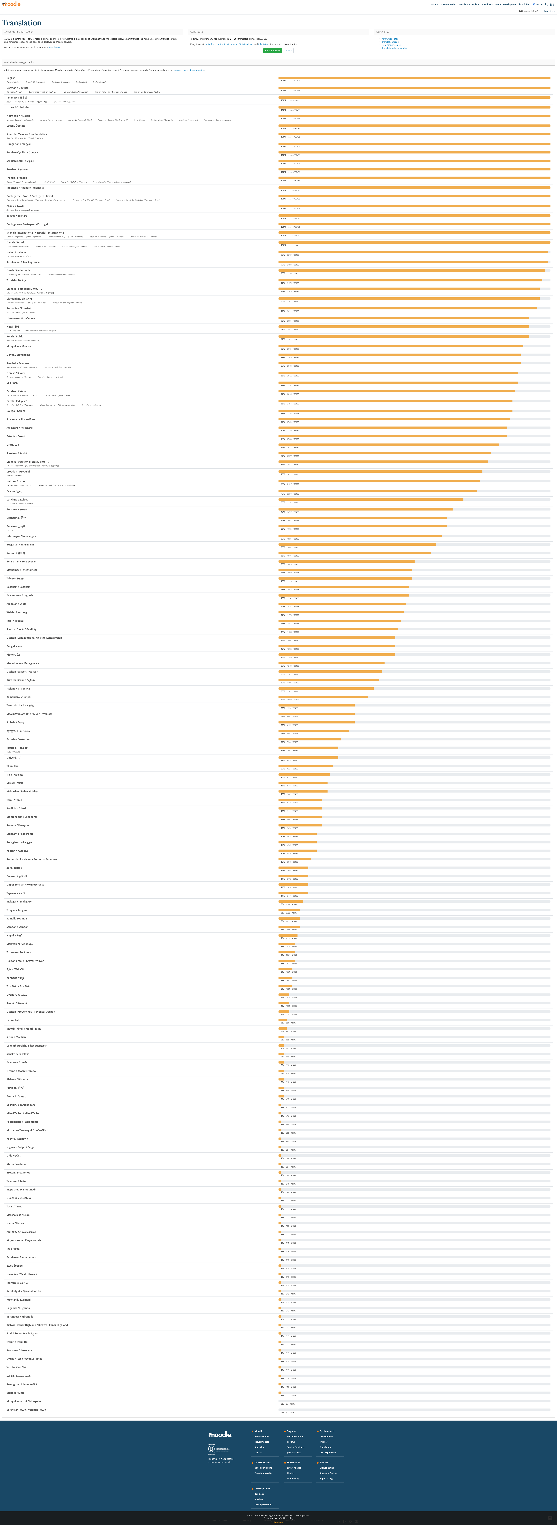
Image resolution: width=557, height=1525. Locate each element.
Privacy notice (271, 1518)
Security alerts (262, 1441)
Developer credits (263, 1467)
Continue (278, 1522)
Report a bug (326, 1478)
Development (326, 1436)
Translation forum (390, 41)
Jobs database (294, 1452)
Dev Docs (259, 1494)
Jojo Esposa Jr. (231, 44)
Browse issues (327, 1467)
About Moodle (262, 1436)
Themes (324, 1441)
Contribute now (272, 50)
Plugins (290, 1473)
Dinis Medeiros (246, 44)
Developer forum (263, 1504)
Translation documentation (395, 48)
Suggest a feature (328, 1473)
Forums (291, 1441)
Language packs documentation (188, 70)
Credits (288, 50)
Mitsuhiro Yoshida (214, 44)
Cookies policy (286, 1518)
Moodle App (293, 1478)
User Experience (328, 1452)
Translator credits (263, 1473)
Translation (54, 47)
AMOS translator (390, 38)
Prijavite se (549, 11)
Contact (258, 1452)
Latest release (294, 1467)
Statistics (259, 1447)
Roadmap (259, 1499)
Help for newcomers (392, 45)
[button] (552, 4)
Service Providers (295, 1447)
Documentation (295, 1436)
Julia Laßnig (264, 44)
